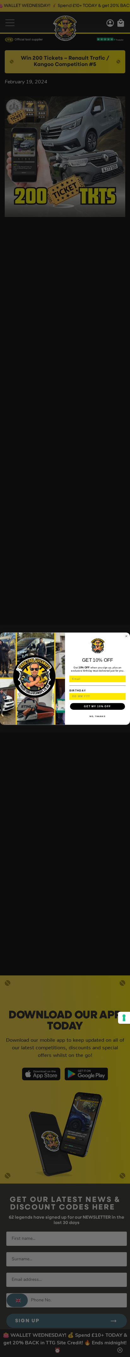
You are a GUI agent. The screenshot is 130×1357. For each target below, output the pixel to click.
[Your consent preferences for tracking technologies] (124, 1018)
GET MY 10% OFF (97, 706)
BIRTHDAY (77, 690)
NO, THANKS (97, 716)
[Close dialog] (126, 636)
